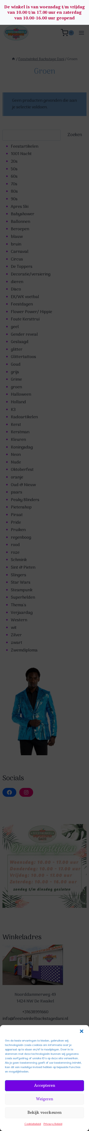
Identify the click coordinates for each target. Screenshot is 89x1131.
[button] (81, 1031)
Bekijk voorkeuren (44, 1112)
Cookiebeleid (32, 1124)
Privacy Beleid (53, 1124)
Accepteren (44, 1085)
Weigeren (44, 1099)
